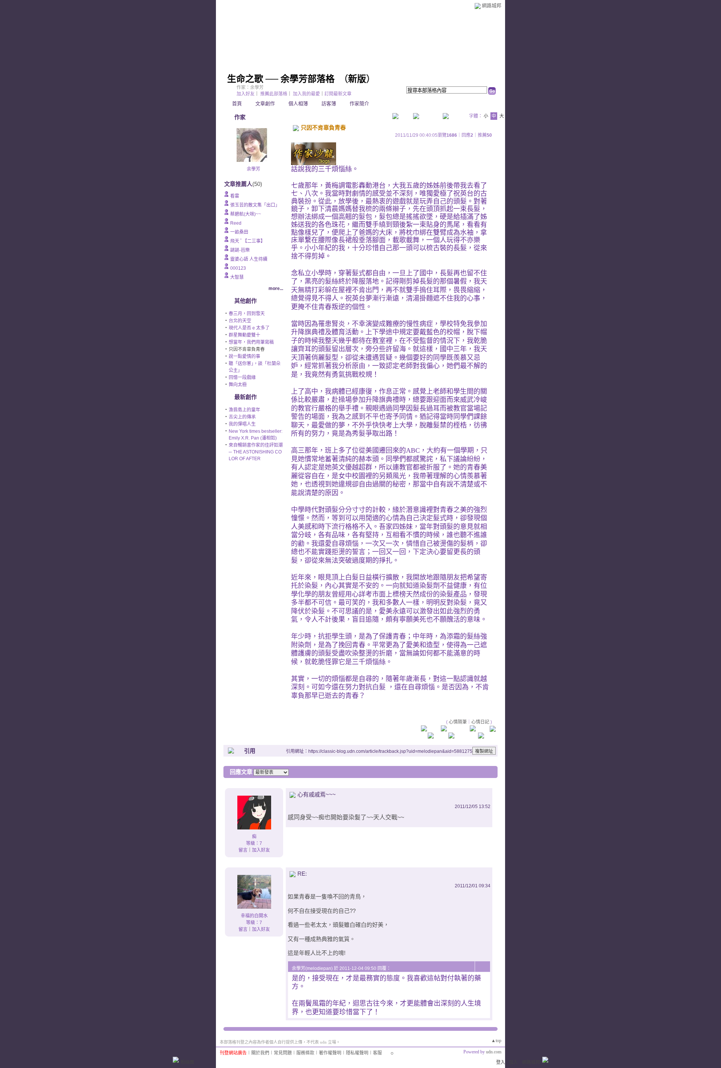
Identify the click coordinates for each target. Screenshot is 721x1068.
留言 (242, 850)
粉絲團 (187, 1062)
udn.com (493, 1051)
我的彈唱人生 (242, 424)
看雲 (234, 196)
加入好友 (246, 94)
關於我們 (260, 1053)
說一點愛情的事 (244, 356)
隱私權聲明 (357, 1053)
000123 (238, 268)
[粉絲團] (176, 1060)
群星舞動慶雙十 (244, 335)
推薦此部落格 (273, 94)
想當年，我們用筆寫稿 (251, 342)
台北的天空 (240, 320)
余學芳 (253, 169)
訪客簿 (328, 103)
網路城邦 (491, 5)
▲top (496, 1040)
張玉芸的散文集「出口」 (255, 205)
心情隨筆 (458, 722)
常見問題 (283, 1053)
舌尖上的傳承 (242, 417)
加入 (513, 1062)
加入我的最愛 (306, 94)
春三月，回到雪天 (247, 313)
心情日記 (480, 722)
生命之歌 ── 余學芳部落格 (281, 79)
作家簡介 (359, 103)
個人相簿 (298, 103)
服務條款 (305, 1053)
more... (275, 288)
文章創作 (265, 103)
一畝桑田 (239, 232)
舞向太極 (238, 384)
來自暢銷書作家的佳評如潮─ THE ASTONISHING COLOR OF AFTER (256, 452)
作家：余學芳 (250, 87)
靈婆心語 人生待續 (248, 259)
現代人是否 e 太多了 (249, 328)
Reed (235, 223)
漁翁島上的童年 (244, 409)
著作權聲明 (330, 1053)
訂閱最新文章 (337, 94)
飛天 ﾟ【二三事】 (247, 241)
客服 (377, 1053)
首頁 (237, 103)
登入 (500, 1062)
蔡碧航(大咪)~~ (245, 214)
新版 (357, 79)
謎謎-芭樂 (240, 250)
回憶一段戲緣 (242, 377)
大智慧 (237, 277)
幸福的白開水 (254, 915)
